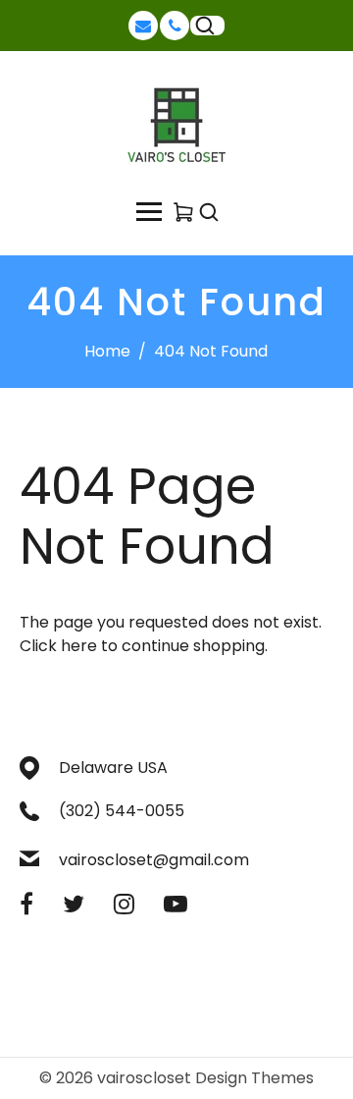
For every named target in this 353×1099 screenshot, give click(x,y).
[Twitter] (73, 904)
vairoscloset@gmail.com (154, 860)
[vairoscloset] (176, 126)
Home (107, 351)
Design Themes (254, 1078)
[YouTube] (175, 904)
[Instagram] (124, 904)
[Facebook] (26, 904)
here (79, 645)
